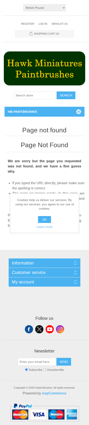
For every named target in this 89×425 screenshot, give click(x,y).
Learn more (44, 227)
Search (66, 95)
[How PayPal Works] (44, 423)
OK (44, 219)
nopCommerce (54, 393)
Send (64, 361)
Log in (43, 23)
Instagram (60, 329)
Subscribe (35, 369)
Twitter (39, 329)
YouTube (50, 329)
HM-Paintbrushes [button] (22, 111)
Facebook (29, 329)
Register (27, 23)
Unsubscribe (55, 369)
